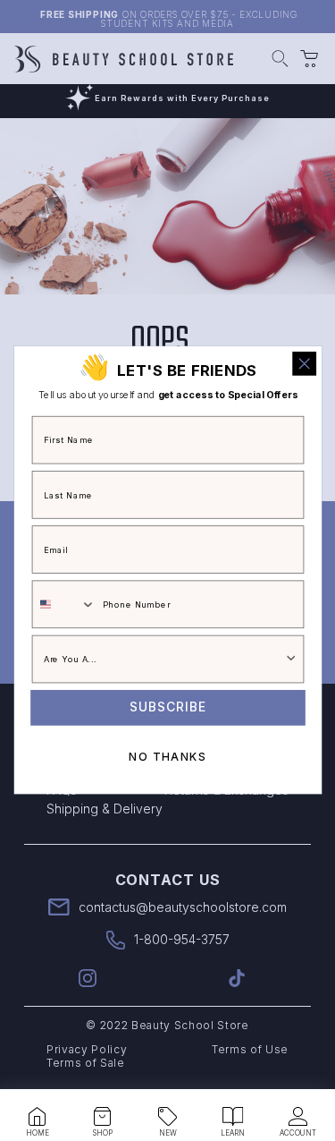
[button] (37, 1116)
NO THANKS (167, 756)
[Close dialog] (304, 364)
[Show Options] (290, 659)
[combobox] (63, 605)
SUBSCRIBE (168, 708)
